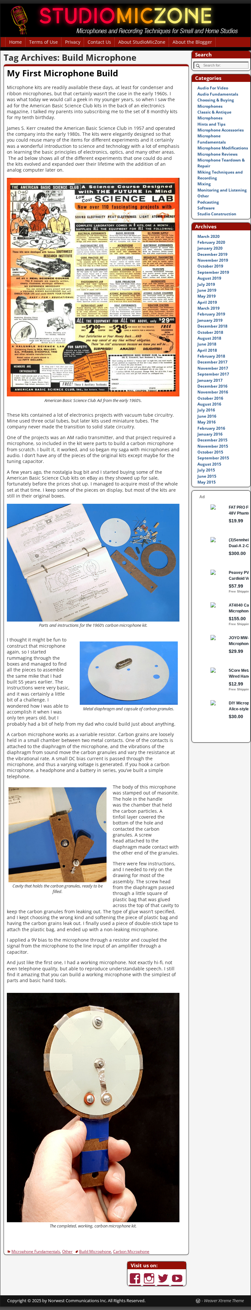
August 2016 (209, 404)
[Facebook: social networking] (135, 1275)
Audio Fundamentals (217, 94)
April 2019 (207, 302)
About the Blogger (192, 42)
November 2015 (212, 446)
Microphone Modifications (222, 148)
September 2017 (213, 374)
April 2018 (207, 350)
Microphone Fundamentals (35, 1251)
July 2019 (206, 284)
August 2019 (209, 278)
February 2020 (211, 242)
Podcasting (208, 202)
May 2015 (206, 482)
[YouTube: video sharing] (177, 1275)
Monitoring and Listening (222, 190)
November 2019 (212, 260)
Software (206, 208)
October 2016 (210, 398)
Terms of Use (43, 42)
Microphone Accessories (220, 130)
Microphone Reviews (217, 154)
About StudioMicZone (141, 42)
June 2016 (206, 416)
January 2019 (210, 320)
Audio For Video (212, 88)
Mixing (204, 184)
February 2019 (211, 314)
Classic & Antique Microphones (214, 115)
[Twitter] (163, 1275)
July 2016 (206, 410)
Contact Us (99, 42)
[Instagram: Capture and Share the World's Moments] (149, 1275)
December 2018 (212, 326)
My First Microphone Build (62, 73)
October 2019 (210, 266)
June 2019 (206, 290)
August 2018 (209, 338)
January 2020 (210, 248)
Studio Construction (216, 214)
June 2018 (206, 344)
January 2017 (210, 380)
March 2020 (208, 236)
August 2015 (209, 464)
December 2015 (212, 440)
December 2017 (212, 362)
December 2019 (212, 254)
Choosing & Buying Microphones (215, 103)
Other (67, 1251)
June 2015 (206, 476)
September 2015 (213, 458)
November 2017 (212, 368)
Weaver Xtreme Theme (224, 1300)
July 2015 (206, 470)
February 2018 (211, 356)
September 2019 (213, 272)
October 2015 (210, 452)
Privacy (72, 42)
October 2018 (210, 332)
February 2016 (211, 428)
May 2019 (206, 296)
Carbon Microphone (131, 1251)
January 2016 (210, 434)
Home (15, 42)
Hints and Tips (211, 124)
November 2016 (212, 392)
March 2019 (208, 308)
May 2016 (206, 422)
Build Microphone (95, 1251)
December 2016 (212, 386)
